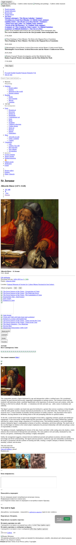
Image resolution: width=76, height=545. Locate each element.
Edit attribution (5, 277)
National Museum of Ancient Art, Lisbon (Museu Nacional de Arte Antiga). (30, 284)
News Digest (9, 66)
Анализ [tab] (7, 195)
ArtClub (10, 105)
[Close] (20, 78)
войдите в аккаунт (35, 512)
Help (2, 540)
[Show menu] (13, 2)
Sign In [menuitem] (7, 75)
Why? (17, 357)
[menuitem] (34, 73)
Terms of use (15, 541)
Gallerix (9, 533)
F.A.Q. (6, 540)
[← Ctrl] (8, 300)
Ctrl (15, 288)
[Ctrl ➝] (6, 315)
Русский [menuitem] (7, 73)
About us (12, 540)
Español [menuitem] (18, 73)
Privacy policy (24, 541)
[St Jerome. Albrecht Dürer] (29, 268)
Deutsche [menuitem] (30, 73)
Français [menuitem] (24, 73)
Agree (67, 519)
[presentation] (40, 197)
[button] (10, 9)
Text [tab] (6, 193)
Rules (9, 541)
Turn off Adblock (6, 449)
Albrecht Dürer (10, 281)
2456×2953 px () (21, 279)
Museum (8, 82)
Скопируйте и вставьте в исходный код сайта (16, 525)
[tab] (7, 189)
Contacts (17, 540)
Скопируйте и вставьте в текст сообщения (15, 529)
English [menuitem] (13, 73)
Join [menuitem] (11, 75)
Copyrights (32, 541)
